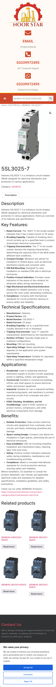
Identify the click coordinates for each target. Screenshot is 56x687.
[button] (5, 98)
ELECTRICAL (14, 105)
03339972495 (28, 84)
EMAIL (28, 41)
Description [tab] (11, 195)
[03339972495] (28, 76)
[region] (28, 665)
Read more (9, 546)
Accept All (28, 667)
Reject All (28, 681)
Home (4, 105)
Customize (28, 674)
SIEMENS (26, 105)
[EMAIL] (28, 33)
